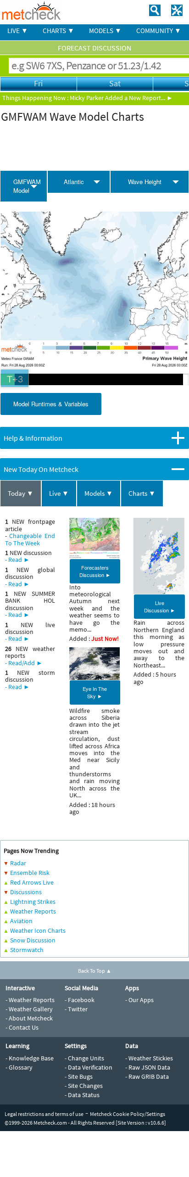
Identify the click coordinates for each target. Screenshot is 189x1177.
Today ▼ (20, 493)
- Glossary (19, 1067)
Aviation (21, 921)
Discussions (26, 892)
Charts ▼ (142, 493)
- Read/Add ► (24, 663)
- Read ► (17, 559)
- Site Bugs (79, 1076)
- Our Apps (139, 1000)
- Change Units (84, 1058)
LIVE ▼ (17, 30)
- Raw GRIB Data (147, 1076)
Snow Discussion (33, 940)
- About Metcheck (29, 1018)
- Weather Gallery (29, 1009)
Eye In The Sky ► (95, 692)
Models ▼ (98, 493)
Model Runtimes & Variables (51, 403)
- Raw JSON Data (147, 1067)
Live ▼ (59, 493)
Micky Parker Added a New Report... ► (121, 98)
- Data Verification (88, 1067)
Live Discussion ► (159, 606)
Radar (18, 863)
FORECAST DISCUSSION (94, 47)
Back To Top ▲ (94, 970)
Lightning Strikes (33, 901)
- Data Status (82, 1095)
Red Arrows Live (32, 882)
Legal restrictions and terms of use (44, 1113)
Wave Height (144, 181)
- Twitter (76, 1009)
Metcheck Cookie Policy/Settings (127, 1113)
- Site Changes (84, 1086)
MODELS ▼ (105, 30)
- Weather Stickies (149, 1058)
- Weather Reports (30, 1000)
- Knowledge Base (30, 1058)
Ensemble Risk (30, 873)
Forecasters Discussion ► (95, 571)
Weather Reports (33, 911)
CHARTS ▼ (58, 30)
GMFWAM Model (27, 186)
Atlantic (74, 181)
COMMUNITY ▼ (158, 30)
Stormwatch (27, 950)
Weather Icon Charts (38, 930)
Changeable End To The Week (30, 539)
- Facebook (79, 1000)
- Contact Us (22, 1027)
